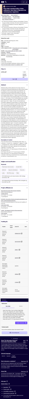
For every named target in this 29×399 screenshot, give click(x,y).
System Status (4, 383)
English (13, 355)
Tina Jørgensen (15, 16)
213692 (16, 282)
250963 (16, 274)
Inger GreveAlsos (5, 205)
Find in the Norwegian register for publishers (11, 64)
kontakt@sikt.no (7, 396)
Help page (3, 381)
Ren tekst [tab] (8, 306)
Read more (24, 341)
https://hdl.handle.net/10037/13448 (13, 50)
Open (13, 79)
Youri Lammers (14, 15)
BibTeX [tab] (20, 306)
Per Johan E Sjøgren (6, 18)
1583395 (8, 52)
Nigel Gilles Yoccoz (6, 16)
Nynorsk (8, 356)
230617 (16, 249)
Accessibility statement (8, 391)
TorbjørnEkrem (4, 193)
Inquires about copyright (8, 393)
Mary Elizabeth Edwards (7, 19)
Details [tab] (4, 300)
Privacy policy (6, 389)
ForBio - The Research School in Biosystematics (11, 210)
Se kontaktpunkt (15, 332)
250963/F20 (17, 233)
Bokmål (3, 356)
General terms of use (24, 75)
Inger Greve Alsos (5, 15)
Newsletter (5, 387)
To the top (15, 338)
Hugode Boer (4, 213)
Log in (23, 2)
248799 (16, 257)
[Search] (6, 2)
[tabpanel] (14, 314)
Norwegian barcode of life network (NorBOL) (11, 190)
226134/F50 (17, 241)
